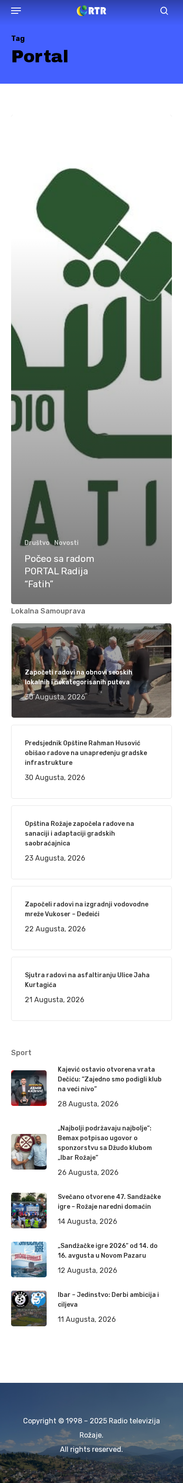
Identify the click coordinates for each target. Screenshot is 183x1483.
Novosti (66, 543)
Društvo (37, 543)
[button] (16, 10)
